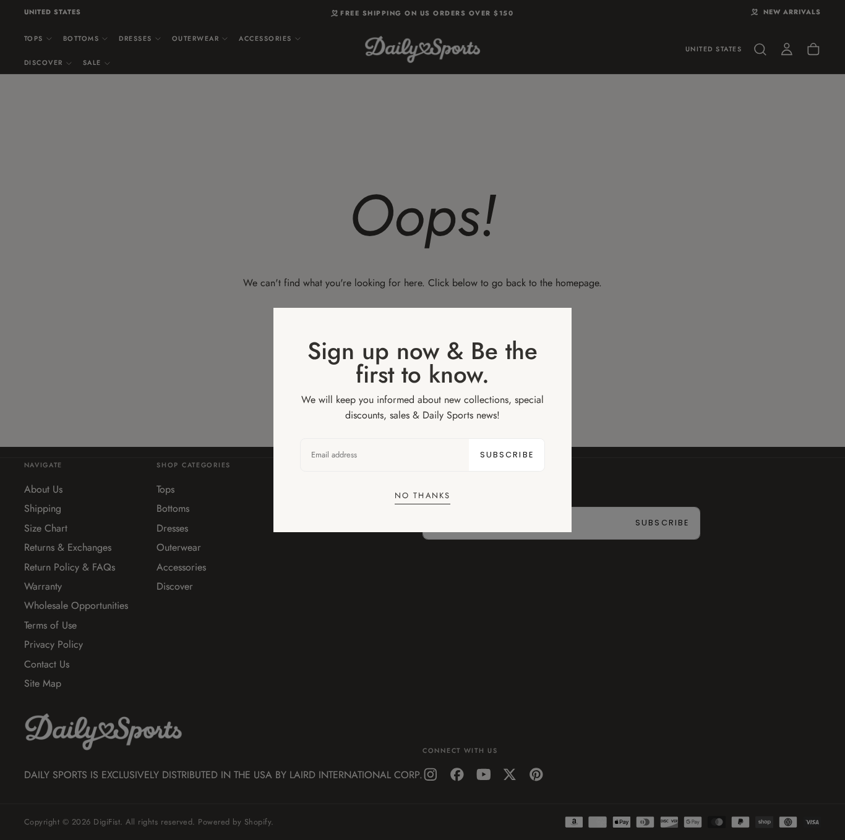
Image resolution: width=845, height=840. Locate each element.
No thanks (422, 495)
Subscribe (507, 454)
